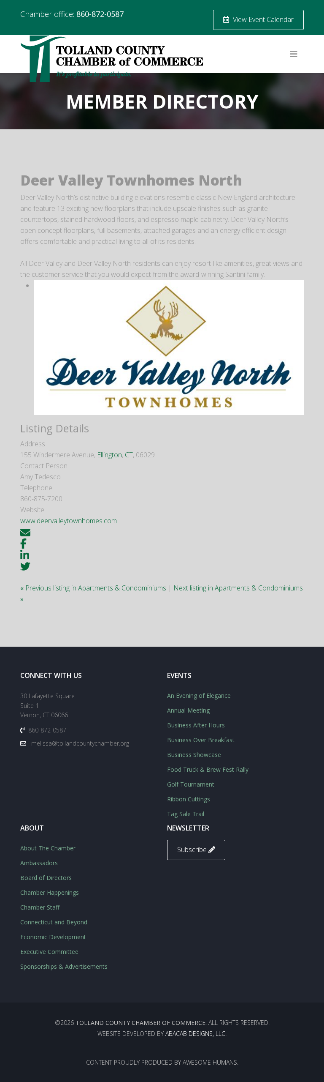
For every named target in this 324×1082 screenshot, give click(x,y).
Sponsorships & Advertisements (64, 966)
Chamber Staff (39, 907)
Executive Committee (49, 952)
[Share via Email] (25, 531)
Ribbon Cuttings (188, 799)
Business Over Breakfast (201, 740)
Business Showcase (194, 755)
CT (129, 454)
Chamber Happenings (49, 892)
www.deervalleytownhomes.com (68, 520)
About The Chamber (48, 848)
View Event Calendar (262, 19)
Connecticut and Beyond (53, 922)
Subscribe (192, 849)
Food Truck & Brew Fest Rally (207, 769)
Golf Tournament (190, 784)
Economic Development (53, 937)
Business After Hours (196, 725)
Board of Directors (46, 878)
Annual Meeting (188, 710)
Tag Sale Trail (185, 814)
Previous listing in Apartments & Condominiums (94, 588)
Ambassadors (39, 863)
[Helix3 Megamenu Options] (293, 54)
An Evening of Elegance (199, 695)
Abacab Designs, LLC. (196, 1034)
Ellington (109, 454)
